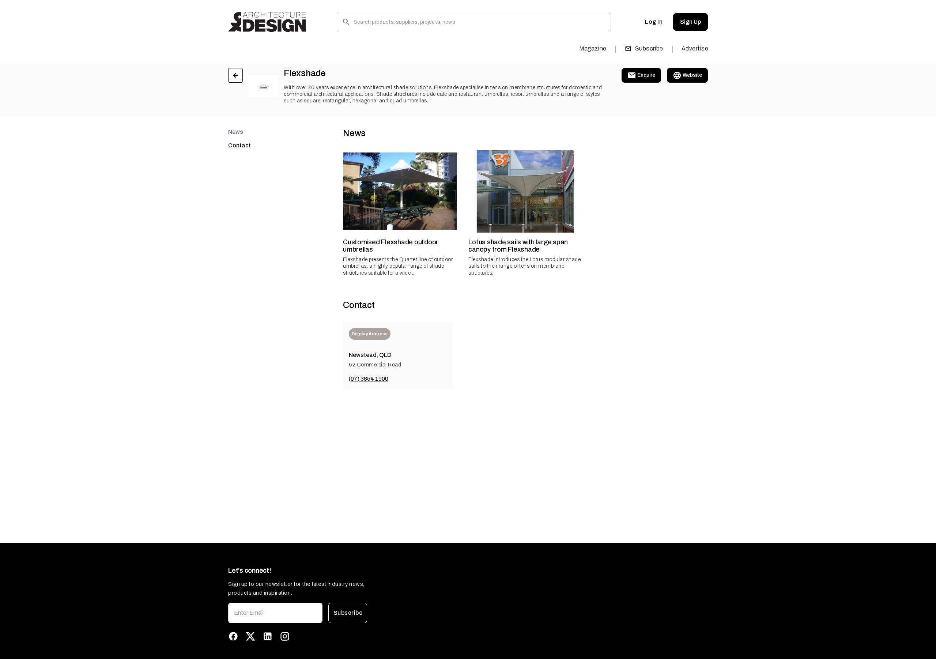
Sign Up (690, 22)
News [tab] (235, 132)
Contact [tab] (239, 145)
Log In (654, 22)
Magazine (593, 48)
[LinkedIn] (268, 636)
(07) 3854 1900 (368, 379)
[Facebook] (233, 636)
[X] (250, 636)
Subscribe (649, 48)
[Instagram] (285, 636)
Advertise (695, 48)
